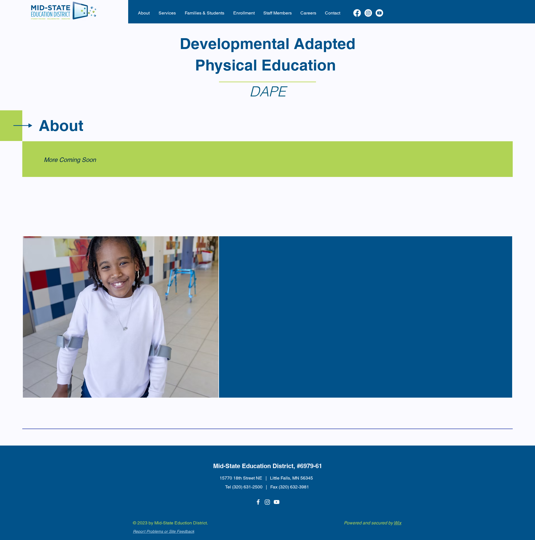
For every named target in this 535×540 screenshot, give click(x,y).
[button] (144, 13)
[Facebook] (357, 13)
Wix (397, 523)
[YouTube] (276, 501)
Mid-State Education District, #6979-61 (267, 466)
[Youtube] (379, 13)
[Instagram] (368, 13)
